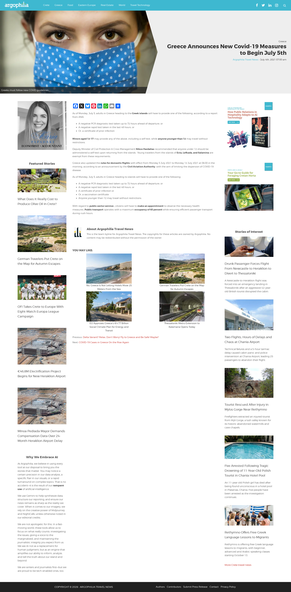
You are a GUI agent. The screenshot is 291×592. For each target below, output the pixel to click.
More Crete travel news (238, 565)
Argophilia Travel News (245, 59)
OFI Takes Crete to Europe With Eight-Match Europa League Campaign (41, 311)
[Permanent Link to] (109, 269)
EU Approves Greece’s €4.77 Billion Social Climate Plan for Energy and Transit (109, 327)
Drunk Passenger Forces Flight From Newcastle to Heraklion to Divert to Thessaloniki (248, 268)
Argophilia (18, 5)
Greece (282, 41)
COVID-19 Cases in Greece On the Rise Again (104, 342)
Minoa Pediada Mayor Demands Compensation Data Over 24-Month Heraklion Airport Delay (41, 436)
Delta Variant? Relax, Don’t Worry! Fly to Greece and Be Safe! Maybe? (121, 337)
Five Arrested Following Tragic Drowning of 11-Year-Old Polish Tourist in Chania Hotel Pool (248, 470)
